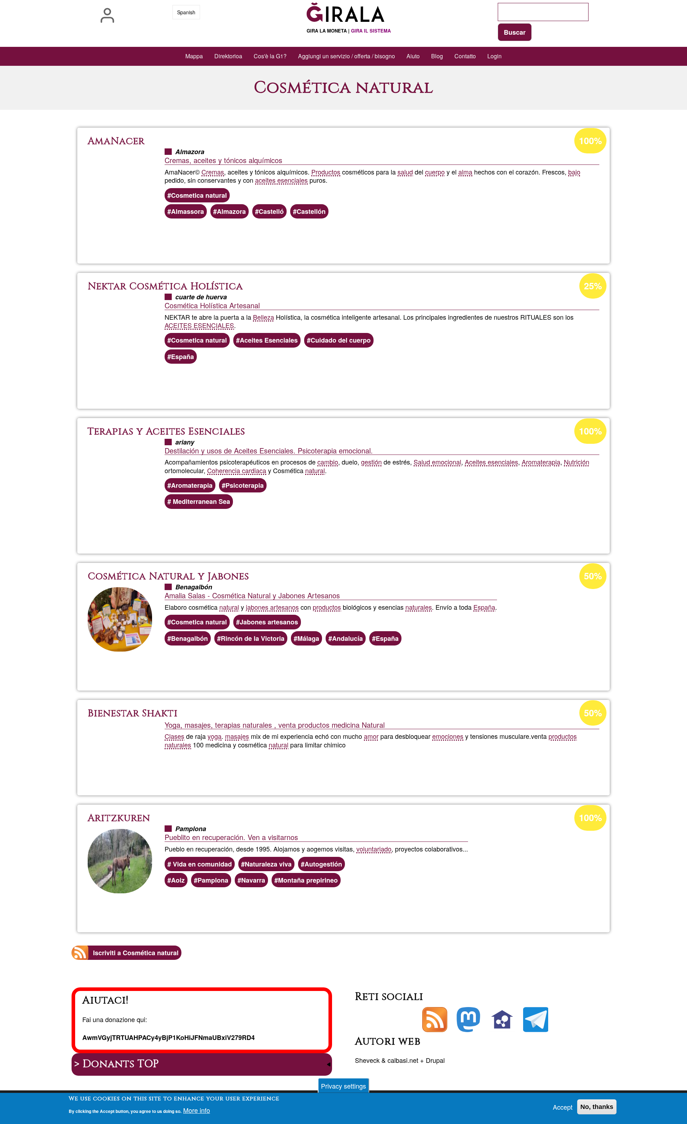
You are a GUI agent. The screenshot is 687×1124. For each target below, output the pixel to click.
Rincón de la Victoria (252, 638)
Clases (174, 736)
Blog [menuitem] (437, 56)
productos (327, 607)
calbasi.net (403, 1060)
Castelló (271, 211)
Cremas (212, 171)
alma (465, 171)
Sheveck (367, 1060)
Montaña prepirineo (308, 880)
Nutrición (576, 461)
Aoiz (178, 880)
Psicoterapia (244, 485)
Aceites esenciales (491, 461)
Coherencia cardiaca (236, 470)
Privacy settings (343, 1085)
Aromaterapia (541, 461)
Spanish (186, 12)
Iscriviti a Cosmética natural (136, 952)
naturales (418, 607)
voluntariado (373, 848)
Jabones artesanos (269, 622)
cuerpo (435, 171)
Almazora (231, 211)
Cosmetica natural (199, 195)
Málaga (308, 638)
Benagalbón (189, 638)
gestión (371, 461)
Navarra (253, 880)
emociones (447, 736)
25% (593, 285)
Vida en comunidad (201, 864)
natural (315, 470)
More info (196, 1110)
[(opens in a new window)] (468, 1019)
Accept (562, 1106)
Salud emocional (437, 461)
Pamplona (213, 880)
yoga (214, 736)
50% (593, 575)
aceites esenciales (281, 180)
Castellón (311, 211)
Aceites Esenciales (269, 340)
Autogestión (323, 864)
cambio (327, 461)
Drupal (435, 1060)
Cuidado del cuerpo (341, 340)
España (182, 356)
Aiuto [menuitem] (413, 56)
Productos (325, 171)
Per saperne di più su (379, 237)
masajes (237, 736)
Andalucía (347, 638)
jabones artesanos (272, 607)
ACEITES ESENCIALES (199, 325)
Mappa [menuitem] (194, 56)
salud (405, 171)
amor (371, 736)
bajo (574, 171)
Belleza (263, 317)
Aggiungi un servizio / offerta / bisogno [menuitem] (346, 56)
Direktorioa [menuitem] (228, 56)
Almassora (187, 211)
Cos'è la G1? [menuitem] (270, 56)
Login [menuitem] (494, 56)
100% (590, 140)
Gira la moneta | (349, 30)
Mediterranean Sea (200, 501)
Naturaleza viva (268, 864)
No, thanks (596, 1106)
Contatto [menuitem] (465, 56)
